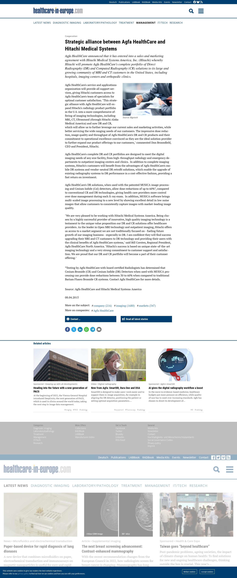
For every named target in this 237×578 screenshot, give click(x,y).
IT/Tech (163, 22)
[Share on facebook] (67, 329)
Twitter (119, 431)
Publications (124, 2)
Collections (80, 428)
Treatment (126, 22)
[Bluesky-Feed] (198, 2)
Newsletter (177, 2)
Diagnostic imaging (67, 22)
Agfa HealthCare (103, 310)
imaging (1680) (125, 305)
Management (146, 22)
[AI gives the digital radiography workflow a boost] (176, 365)
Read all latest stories (136, 319)
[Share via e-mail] (99, 329)
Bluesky (119, 434)
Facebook (120, 428)
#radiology (84, 410)
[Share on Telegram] (92, 329)
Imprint (151, 445)
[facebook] (194, 2)
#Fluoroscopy (130, 410)
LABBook (136, 2)
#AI (192, 410)
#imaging (67, 410)
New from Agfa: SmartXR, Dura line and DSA (115, 388)
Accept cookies (207, 571)
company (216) (103, 305)
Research (176, 22)
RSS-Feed (120, 440)
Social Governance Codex (160, 440)
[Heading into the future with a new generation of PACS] (60, 365)
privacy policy (23, 573)
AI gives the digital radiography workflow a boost (176, 388)
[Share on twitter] (73, 329)
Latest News (42, 22)
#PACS (75, 410)
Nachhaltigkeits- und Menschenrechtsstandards (171, 437)
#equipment (119, 410)
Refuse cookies (189, 571)
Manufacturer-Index (84, 437)
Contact (187, 2)
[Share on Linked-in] (80, 329)
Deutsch (113, 2)
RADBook (146, 2)
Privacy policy (154, 443)
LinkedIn (120, 437)
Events (167, 2)
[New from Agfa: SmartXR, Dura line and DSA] (118, 365)
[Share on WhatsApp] (86, 329)
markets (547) (147, 305)
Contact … (74, 319)
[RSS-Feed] (201, 2)
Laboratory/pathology (100, 22)
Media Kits (157, 2)
